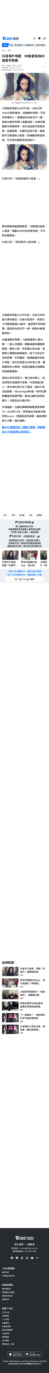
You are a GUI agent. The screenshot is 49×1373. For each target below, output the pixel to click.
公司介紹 (5, 1312)
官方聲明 (5, 1340)
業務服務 (5, 1337)
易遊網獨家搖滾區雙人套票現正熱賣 (24, 529)
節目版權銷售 (7, 1330)
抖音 (30, 515)
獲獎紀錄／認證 (8, 1344)
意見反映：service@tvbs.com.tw (24, 1248)
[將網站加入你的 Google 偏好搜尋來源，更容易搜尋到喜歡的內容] (24, 579)
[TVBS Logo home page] (10, 38)
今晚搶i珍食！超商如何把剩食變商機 (24, 543)
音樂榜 (39, 515)
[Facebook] (11, 1257)
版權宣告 (5, 1299)
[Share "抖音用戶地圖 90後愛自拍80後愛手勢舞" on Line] (39, 38)
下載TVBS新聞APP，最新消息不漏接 (24, 571)
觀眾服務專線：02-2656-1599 (24, 1251)
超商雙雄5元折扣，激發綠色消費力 (24, 540)
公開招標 (5, 1333)
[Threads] (21, 1257)
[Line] (16, 1257)
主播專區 (5, 1323)
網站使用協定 (7, 1295)
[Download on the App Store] (16, 1354)
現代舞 (21, 515)
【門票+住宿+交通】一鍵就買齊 (24, 532)
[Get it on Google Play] (33, 1354)
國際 (9, 50)
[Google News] (37, 1257)
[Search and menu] (44, 38)
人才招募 (5, 1319)
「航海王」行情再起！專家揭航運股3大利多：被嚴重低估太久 (28, 45)
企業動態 (5, 1315)
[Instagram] (27, 1257)
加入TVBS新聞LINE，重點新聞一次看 (24, 574)
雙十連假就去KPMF (24, 526)
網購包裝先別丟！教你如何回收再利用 (24, 546)
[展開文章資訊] (44, 66)
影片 (5, 515)
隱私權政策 (6, 1288)
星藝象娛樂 (6, 1326)
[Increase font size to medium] (34, 38)
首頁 (3, 50)
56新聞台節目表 (8, 1275)
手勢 (13, 515)
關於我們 (5, 1272)
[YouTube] (32, 1257)
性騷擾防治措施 (8, 1292)
